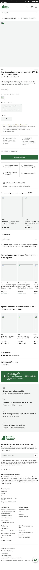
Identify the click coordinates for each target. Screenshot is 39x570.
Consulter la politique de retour (12, 405)
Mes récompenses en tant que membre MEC (8, 512)
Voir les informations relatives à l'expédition (17, 393)
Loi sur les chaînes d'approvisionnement (11, 558)
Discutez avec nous (6, 540)
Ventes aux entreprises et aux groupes (9, 498)
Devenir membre (30, 376)
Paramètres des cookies (7, 522)
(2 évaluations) (15, 76)
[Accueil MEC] (5, 7)
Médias (3, 493)
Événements (22, 530)
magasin (32, 141)
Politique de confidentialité (8, 548)
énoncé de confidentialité (15, 465)
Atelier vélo (22, 512)
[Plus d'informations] (3, 23)
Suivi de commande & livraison (9, 530)
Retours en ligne (5, 520)
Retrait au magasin (23, 516)
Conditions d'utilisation (7, 551)
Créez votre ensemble (8, 131)
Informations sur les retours (8, 533)
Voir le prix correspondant (11, 416)
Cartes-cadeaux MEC (24, 537)
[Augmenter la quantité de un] (10, 119)
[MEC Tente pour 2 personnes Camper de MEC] (9, 330)
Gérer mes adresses (6, 515)
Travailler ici (4, 496)
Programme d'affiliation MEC (8, 502)
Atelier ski (21, 514)
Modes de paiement (6, 518)
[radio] (3, 97)
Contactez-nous (5, 538)
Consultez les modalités (24, 129)
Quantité (3, 115)
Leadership (4, 491)
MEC (2, 69)
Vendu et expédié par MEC (11, 151)
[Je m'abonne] (36, 455)
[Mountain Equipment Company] (19, 438)
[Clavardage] (35, 559)
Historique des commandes (8, 509)
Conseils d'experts (6, 535)
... (2, 18)
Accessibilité (4, 553)
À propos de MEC (5, 489)
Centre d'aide (4, 528)
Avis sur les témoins (6, 555)
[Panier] (27, 7)
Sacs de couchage (10, 18)
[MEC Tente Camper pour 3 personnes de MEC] (26, 330)
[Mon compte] (32, 7)
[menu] (36, 7)
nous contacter (30, 463)
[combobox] (19, 13)
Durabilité (21, 534)
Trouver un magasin (24, 509)
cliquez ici (33, 246)
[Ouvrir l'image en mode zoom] (19, 44)
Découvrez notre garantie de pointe (14, 427)
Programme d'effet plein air (26, 532)
